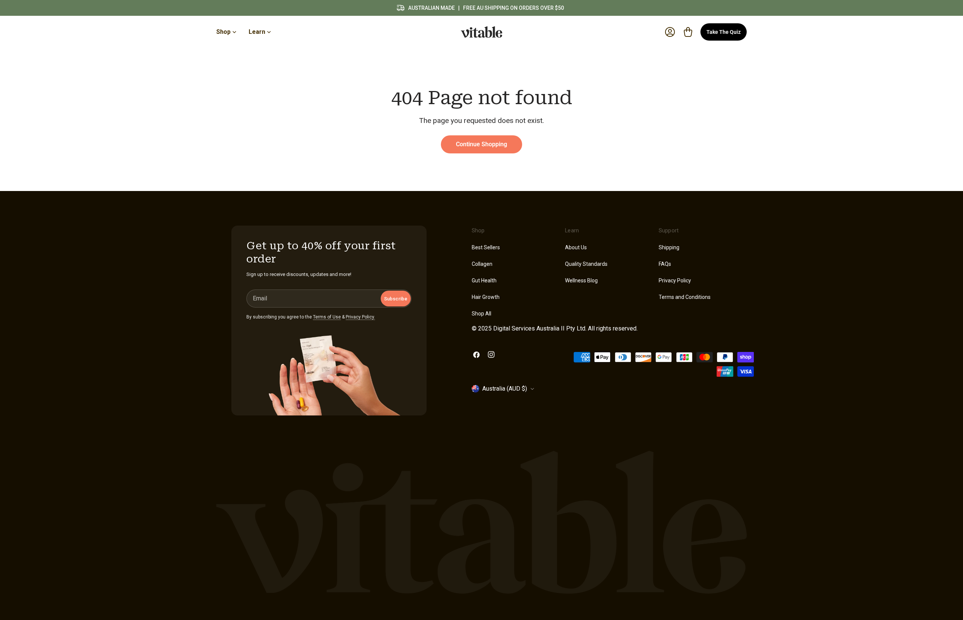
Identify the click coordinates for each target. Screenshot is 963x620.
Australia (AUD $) (504, 388)
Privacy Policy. (360, 317)
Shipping (669, 247)
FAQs (665, 264)
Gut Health (484, 280)
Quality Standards (586, 264)
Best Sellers (486, 247)
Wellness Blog (581, 280)
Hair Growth (486, 297)
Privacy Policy (675, 280)
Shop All (481, 314)
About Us (576, 247)
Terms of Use (327, 317)
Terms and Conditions (685, 297)
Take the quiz (723, 32)
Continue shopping (481, 144)
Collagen (482, 264)
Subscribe (395, 299)
